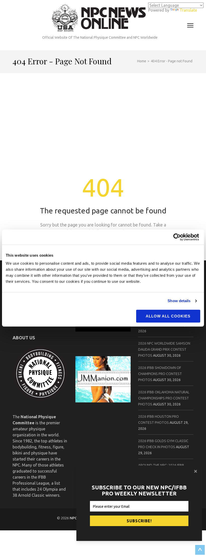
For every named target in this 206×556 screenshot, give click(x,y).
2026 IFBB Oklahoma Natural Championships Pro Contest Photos (163, 398)
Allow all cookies (168, 316)
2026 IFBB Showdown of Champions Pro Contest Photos (160, 374)
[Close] (196, 471)
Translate (188, 10)
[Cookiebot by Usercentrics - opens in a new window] (178, 237)
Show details (179, 301)
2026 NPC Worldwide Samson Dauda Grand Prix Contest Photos (164, 349)
